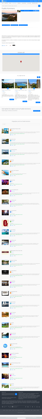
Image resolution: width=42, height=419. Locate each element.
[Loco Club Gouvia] (5, 212)
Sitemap (38, 410)
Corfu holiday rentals (33, 395)
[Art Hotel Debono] (5, 272)
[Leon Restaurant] (5, 202)
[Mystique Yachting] (5, 262)
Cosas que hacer (24, 3)
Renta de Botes (13, 140)
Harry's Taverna (13, 312)
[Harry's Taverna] (5, 314)
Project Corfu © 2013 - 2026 (21, 412)
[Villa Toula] (5, 385)
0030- (10, 406)
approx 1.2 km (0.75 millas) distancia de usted (16, 224)
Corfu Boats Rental (13, 149)
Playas (5, 398)
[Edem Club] (5, 376)
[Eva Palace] (5, 162)
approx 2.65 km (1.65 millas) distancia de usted (16, 378)
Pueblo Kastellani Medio (6, 90)
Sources (13, 410)
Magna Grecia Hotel (13, 343)
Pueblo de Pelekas (31, 90)
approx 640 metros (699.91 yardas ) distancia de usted (17, 154)
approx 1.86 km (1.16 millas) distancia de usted (16, 317)
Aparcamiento (3, 403)
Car (36, 10)
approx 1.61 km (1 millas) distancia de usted (16, 296)
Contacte (34, 410)
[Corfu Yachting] (5, 232)
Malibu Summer (13, 333)
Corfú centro (38, 395)
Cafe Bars (12, 221)
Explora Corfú (20, 394)
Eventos (10, 3)
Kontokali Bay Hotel (13, 291)
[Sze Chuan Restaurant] (5, 191)
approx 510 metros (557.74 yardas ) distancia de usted (17, 133)
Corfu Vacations (24, 393)
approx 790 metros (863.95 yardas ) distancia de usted (17, 164)
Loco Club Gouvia (13, 210)
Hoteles (12, 130)
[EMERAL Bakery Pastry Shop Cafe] (5, 252)
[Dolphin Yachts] (5, 304)
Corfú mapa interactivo (31, 394)
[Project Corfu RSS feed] (39, 407)
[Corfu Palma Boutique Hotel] (5, 365)
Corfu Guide (37, 393)
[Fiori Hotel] (5, 325)
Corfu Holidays (20, 393)
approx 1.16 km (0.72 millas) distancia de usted (16, 214)
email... (3, 394)
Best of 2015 (6, 3)
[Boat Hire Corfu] (5, 141)
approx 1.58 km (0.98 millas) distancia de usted (16, 254)
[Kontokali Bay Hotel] (5, 293)
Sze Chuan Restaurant (14, 189)
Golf (2, 402)
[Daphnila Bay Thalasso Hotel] (5, 130)
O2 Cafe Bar (12, 220)
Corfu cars (29, 395)
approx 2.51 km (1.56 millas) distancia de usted (16, 347)
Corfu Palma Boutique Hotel (15, 362)
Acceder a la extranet (20, 410)
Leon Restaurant (13, 200)
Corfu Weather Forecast (21, 395)
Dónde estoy (23, 394)
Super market (37, 402)
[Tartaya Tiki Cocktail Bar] (5, 355)
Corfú (3, 3)
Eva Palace (12, 160)
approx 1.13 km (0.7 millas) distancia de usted (16, 184)
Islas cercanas (29, 3)
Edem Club (12, 374)
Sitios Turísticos (14, 3)
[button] (21, 61)
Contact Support (15, 406)
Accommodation (27, 10)
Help (31, 410)
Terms (7, 410)
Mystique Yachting (13, 260)
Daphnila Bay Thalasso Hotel (15, 128)
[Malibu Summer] (5, 335)
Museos (15, 397)
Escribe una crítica (34, 3)
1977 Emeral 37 (12, 253)
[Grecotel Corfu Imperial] (5, 172)
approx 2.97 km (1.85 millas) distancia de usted (16, 388)
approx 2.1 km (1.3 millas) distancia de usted (16, 327)
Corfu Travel (28, 393)
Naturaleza (20, 3)
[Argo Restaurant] (5, 242)
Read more (11, 99)
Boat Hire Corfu (13, 139)
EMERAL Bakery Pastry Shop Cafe (16, 250)
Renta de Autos (28, 402)
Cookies (10, 410)
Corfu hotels (26, 395)
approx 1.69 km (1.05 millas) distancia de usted (16, 306)
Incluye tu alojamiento (27, 410)
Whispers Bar (12, 180)
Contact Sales (15, 407)
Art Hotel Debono (13, 270)
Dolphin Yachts (12, 302)
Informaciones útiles (4, 397)
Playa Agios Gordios (21, 398)
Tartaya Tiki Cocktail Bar (14, 353)
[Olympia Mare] (5, 283)
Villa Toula (12, 383)
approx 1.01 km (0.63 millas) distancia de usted (16, 174)
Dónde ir (27, 394)
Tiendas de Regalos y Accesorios (9, 403)
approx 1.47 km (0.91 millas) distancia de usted (16, 234)
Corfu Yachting (12, 229)
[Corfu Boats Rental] (5, 151)
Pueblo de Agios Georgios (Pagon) (21, 90)
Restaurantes (13, 201)
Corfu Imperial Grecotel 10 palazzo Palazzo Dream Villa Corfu (18, 173)
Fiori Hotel (12, 322)
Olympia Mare (12, 281)
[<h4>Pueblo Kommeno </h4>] (9, 15)
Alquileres (12, 385)
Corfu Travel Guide (33, 393)
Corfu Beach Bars (13, 334)
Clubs (12, 181)
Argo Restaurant (13, 240)
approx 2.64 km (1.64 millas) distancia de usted (16, 368)
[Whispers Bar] (5, 182)
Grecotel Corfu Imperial (14, 170)
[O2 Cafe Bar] (5, 223)
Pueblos (3, 91)
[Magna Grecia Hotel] (5, 345)
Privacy (4, 410)
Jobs (16, 410)
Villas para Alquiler (9, 398)
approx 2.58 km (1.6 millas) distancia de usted (16, 357)
